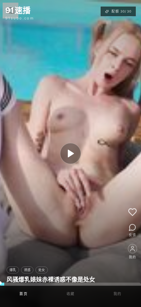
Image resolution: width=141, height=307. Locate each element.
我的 (117, 294)
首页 (23, 294)
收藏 (71, 294)
